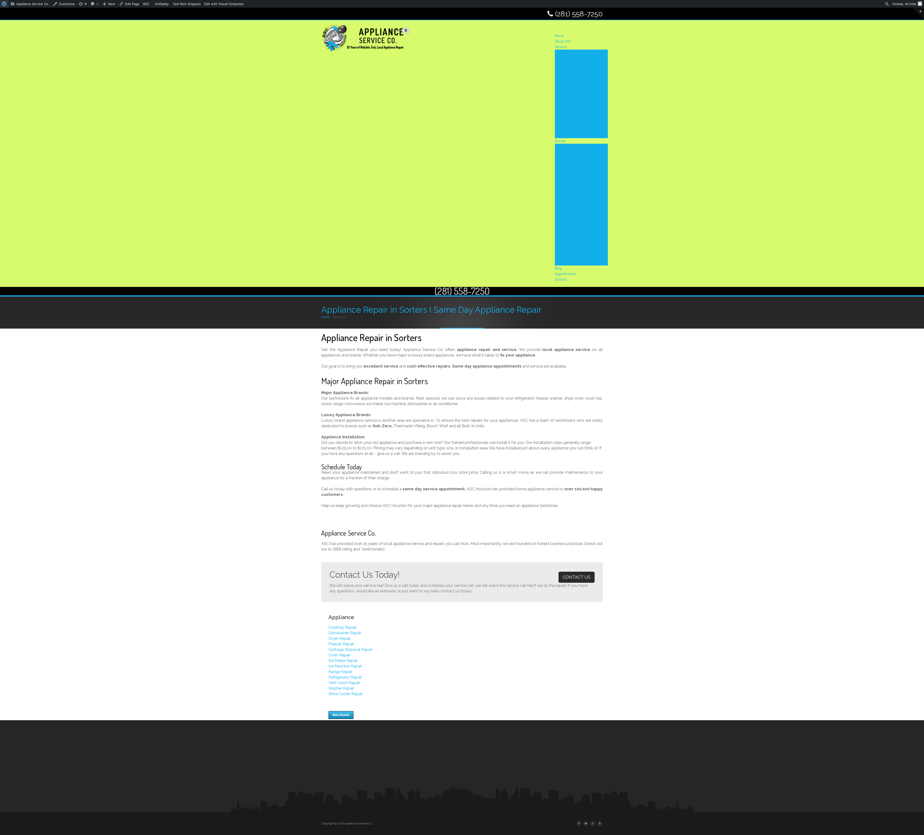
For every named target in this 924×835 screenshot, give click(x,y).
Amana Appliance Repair (572, 152)
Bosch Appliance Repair (572, 163)
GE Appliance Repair (569, 179)
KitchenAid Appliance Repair (575, 207)
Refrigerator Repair (568, 119)
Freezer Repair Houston (572, 74)
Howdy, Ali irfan (904, 4)
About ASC (563, 41)
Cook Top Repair (566, 58)
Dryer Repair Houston (570, 69)
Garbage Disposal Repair (572, 85)
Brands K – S (564, 196)
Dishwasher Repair (568, 63)
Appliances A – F (566, 52)
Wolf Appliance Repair (570, 262)
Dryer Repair (339, 638)
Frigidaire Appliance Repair (573, 174)
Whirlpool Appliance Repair (574, 257)
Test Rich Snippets (187, 4)
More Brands (341, 714)
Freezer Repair (341, 644)
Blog (558, 268)
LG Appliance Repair (569, 213)
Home (559, 35)
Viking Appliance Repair (571, 251)
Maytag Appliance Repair (572, 218)
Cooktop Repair (342, 627)
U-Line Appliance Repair (572, 246)
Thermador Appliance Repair (575, 240)
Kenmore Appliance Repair (574, 202)
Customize (67, 4)
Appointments (565, 273)
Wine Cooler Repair (569, 135)
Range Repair (564, 113)
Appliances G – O (566, 80)
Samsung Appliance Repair (574, 224)
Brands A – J (563, 146)
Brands (560, 140)
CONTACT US (576, 577)
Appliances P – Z (566, 107)
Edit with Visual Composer (224, 4)
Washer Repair (565, 130)
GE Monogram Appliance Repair (577, 185)
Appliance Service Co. (32, 4)
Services (561, 46)
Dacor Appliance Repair (571, 168)
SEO (146, 4)
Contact (561, 279)
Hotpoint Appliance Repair (573, 190)
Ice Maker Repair (566, 96)
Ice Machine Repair (568, 91)
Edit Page (132, 4)
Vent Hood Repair (567, 124)
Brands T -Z (563, 235)
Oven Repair (563, 102)
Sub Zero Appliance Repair (574, 229)
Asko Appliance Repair (571, 157)
